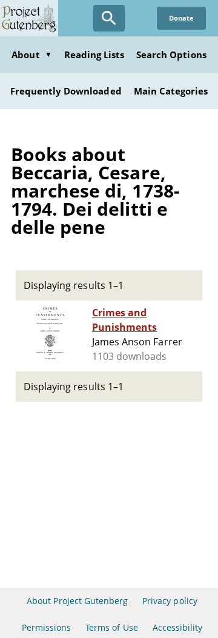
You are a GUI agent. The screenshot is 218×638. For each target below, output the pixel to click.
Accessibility (178, 627)
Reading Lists (94, 54)
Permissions (46, 627)
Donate (181, 17)
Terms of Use (111, 627)
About (31, 54)
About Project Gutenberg (77, 600)
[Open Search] (109, 18)
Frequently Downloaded (66, 91)
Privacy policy (169, 600)
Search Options (171, 54)
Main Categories (171, 91)
